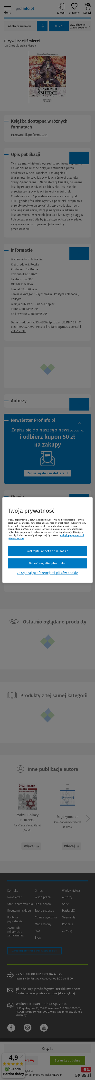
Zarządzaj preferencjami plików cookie (47, 573)
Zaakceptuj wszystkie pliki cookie (47, 550)
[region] (47, 540)
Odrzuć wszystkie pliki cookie (47, 563)
